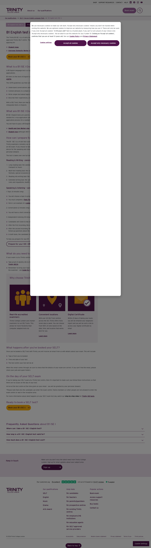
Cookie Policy (75, 36)
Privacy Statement (90, 36)
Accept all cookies (70, 43)
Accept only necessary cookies (103, 43)
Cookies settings (46, 42)
